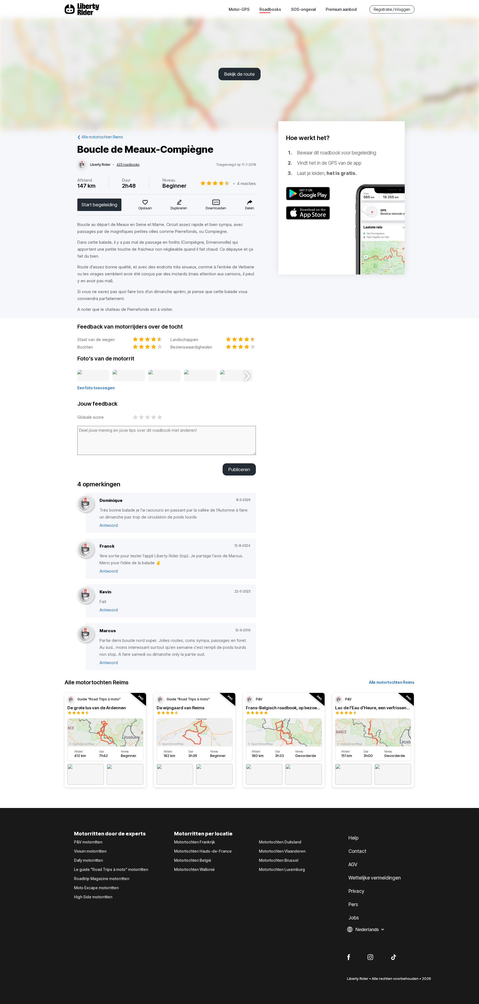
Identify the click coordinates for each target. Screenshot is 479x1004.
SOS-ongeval (303, 9)
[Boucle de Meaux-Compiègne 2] (129, 376)
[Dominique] (85, 503)
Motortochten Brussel (278, 860)
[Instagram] (370, 957)
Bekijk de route (239, 74)
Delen (249, 208)
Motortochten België (192, 860)
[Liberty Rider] (82, 165)
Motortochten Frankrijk (194, 842)
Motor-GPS (239, 9)
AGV (352, 864)
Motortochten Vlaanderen (282, 851)
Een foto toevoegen (95, 387)
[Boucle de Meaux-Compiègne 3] (164, 376)
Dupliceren (178, 208)
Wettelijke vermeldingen (374, 878)
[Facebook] (348, 957)
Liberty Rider (100, 164)
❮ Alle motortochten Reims (100, 136)
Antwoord (109, 525)
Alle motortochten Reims (391, 682)
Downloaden (216, 208)
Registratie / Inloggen (392, 9)
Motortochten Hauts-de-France (203, 851)
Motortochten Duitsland (280, 842)
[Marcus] (85, 634)
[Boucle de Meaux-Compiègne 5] (236, 376)
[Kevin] (85, 595)
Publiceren (239, 469)
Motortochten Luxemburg (282, 869)
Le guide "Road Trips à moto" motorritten (111, 869)
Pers (353, 904)
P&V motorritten (88, 842)
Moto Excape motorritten (96, 888)
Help (353, 838)
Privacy (356, 891)
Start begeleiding (99, 204)
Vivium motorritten (90, 851)
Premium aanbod (341, 9)
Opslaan (145, 208)
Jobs (353, 918)
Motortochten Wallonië (194, 869)
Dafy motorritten (88, 860)
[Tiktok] (394, 957)
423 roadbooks (127, 164)
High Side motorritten (93, 897)
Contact (357, 851)
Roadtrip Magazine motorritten (101, 879)
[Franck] (85, 549)
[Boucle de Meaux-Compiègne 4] (200, 376)
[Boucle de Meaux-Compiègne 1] (93, 376)
